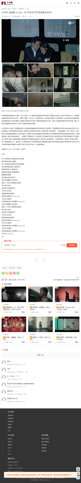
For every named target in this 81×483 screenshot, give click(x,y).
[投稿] (67, 3)
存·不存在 (12, 268)
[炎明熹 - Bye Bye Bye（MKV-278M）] (67, 294)
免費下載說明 (45, 438)
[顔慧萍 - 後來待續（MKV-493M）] (67, 324)
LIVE (9, 454)
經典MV (10, 442)
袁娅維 (19, 268)
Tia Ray (5, 268)
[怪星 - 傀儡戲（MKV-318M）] (14, 324)
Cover (9, 451)
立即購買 (72, 245)
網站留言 (44, 451)
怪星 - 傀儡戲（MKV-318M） (13, 338)
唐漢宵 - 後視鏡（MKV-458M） (40, 308)
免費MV (10, 445)
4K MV (7, 304)
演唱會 (10, 424)
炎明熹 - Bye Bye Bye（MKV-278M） (65, 308)
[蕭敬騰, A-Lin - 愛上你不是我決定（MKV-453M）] (14, 294)
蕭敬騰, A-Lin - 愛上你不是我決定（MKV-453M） (13, 308)
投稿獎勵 (44, 445)
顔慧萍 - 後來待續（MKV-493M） (66, 338)
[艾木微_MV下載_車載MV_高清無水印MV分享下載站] (8, 3)
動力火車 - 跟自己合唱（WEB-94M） (14, 280)
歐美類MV (11, 421)
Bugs (9, 430)
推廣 (78, 16)
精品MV (10, 438)
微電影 (10, 427)
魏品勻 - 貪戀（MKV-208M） (40, 338)
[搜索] (71, 3)
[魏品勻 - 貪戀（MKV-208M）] (40, 324)
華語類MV (17, 16)
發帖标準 (44, 448)
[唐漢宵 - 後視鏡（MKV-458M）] (40, 294)
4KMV (9, 448)
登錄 (42, 355)
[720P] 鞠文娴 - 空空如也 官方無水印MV (66, 280)
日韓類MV (11, 418)
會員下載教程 (45, 442)
